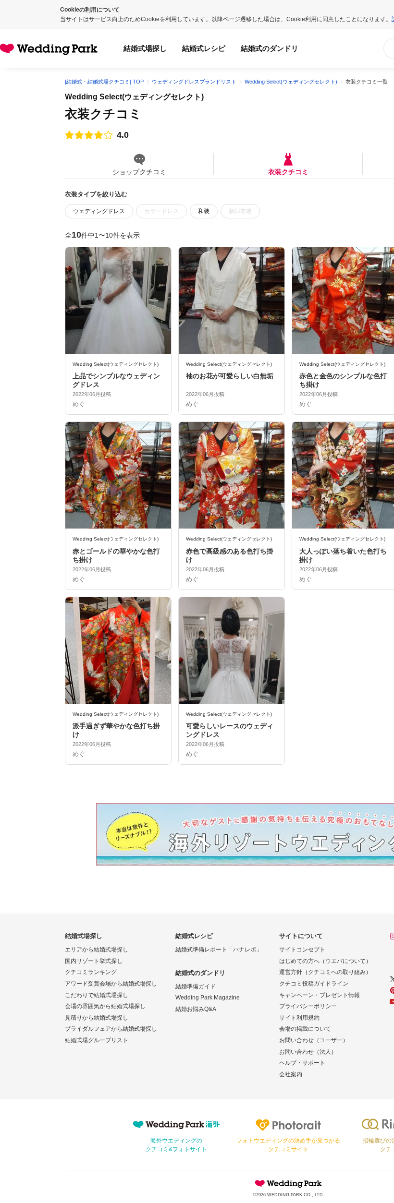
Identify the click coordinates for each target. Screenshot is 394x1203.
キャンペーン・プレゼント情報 (319, 995)
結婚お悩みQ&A (195, 1009)
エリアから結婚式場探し (96, 949)
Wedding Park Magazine (207, 997)
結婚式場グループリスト (96, 1040)
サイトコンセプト (302, 949)
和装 (203, 211)
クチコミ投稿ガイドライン (313, 983)
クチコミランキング (91, 972)
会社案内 (290, 1074)
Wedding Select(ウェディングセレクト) (134, 97)
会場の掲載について (305, 1028)
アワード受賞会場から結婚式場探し (111, 983)
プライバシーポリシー (308, 1006)
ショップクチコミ (139, 171)
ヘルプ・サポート (302, 1062)
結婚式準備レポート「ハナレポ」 (218, 949)
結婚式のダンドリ (269, 48)
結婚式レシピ (203, 48)
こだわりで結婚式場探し (96, 995)
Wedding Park (288, 1183)
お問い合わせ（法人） (308, 1051)
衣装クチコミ (288, 171)
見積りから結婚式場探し (96, 1017)
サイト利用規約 (299, 1017)
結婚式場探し (145, 48)
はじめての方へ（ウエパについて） (325, 961)
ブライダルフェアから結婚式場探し (111, 1028)
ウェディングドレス (99, 211)
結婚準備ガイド (195, 986)
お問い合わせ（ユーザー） (313, 1040)
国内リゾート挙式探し (94, 961)
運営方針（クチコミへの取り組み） (325, 972)
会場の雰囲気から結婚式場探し (105, 1006)
